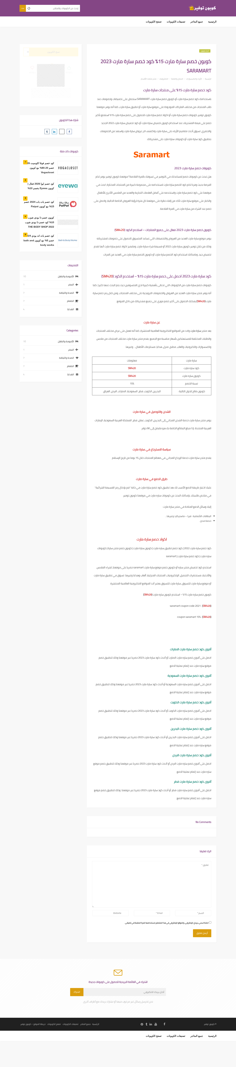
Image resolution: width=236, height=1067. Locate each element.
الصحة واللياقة (66, 293)
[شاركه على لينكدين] (54, 131)
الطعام (70, 301)
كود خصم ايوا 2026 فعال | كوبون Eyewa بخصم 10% (41, 186)
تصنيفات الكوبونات (176, 21)
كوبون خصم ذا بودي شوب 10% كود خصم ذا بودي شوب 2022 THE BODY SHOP (39, 222)
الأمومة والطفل (66, 276)
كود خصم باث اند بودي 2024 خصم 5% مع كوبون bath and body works (38, 240)
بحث (22, 8)
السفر (71, 284)
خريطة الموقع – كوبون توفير (32, 1024)
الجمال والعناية (177, 79)
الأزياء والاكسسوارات (194, 79)
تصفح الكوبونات (154, 21)
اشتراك (77, 992)
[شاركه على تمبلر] (47, 131)
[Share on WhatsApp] (32, 131)
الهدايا (70, 309)
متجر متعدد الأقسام (148, 79)
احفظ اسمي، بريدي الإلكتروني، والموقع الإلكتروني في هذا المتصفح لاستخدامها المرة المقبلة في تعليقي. (167, 923)
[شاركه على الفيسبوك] (69, 131)
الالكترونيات (163, 79)
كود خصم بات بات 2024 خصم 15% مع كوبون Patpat (39, 204)
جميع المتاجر (196, 21)
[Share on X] (61, 131)
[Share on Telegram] (39, 131)
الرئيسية (212, 21)
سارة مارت (195, 330)
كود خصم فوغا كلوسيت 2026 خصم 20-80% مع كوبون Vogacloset (39, 168)
